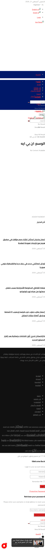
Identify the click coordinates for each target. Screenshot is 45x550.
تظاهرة (40, 440)
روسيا (3, 440)
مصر (40, 451)
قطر (3, 445)
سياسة (37, 445)
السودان (21, 430)
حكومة (31, 440)
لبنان (43, 450)
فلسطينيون (21, 444)
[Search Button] (29, 102)
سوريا (43, 445)
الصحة (39, 94)
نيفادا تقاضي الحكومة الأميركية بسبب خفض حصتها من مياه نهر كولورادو (25, 289)
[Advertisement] (22, 46)
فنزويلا (13, 445)
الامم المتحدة (35, 430)
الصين (17, 430)
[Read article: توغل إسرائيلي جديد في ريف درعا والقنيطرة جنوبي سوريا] (22, 255)
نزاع (34, 450)
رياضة (39, 396)
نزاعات (30, 450)
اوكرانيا (17, 435)
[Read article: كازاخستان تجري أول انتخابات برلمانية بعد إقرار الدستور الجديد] (22, 327)
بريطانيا (7, 435)
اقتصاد (12, 426)
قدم (9, 445)
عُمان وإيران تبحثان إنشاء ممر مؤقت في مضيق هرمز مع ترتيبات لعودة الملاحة (24, 241)
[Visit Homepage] (40, 22)
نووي (26, 450)
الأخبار (39, 84)
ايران (12, 435)
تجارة (3, 435)
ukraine (41, 427)
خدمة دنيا (25, 440)
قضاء (6, 445)
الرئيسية (38, 74)
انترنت (22, 435)
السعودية (27, 431)
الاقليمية (38, 382)
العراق (12, 430)
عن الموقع (37, 414)
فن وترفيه (37, 87)
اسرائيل (19, 426)
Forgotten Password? (37, 491)
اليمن (25, 435)
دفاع (8, 440)
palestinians (35, 427)
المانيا (8, 431)
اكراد (8, 427)
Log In (43, 519)
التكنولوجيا (37, 402)
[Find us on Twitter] (44, 365)
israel (30, 427)
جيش (35, 440)
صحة (33, 445)
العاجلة (38, 376)
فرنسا (30, 445)
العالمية (38, 385)
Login (39, 17)
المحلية (38, 379)
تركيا (43, 440)
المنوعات (38, 97)
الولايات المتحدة (36, 434)
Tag (38, 136)
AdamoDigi (13, 456)
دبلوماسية (15, 439)
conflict (25, 426)
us (44, 427)
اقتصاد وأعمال (35, 90)
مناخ (38, 451)
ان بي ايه (33, 136)
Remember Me (37, 481)
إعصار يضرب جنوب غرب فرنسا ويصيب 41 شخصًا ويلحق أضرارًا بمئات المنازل (24, 313)
